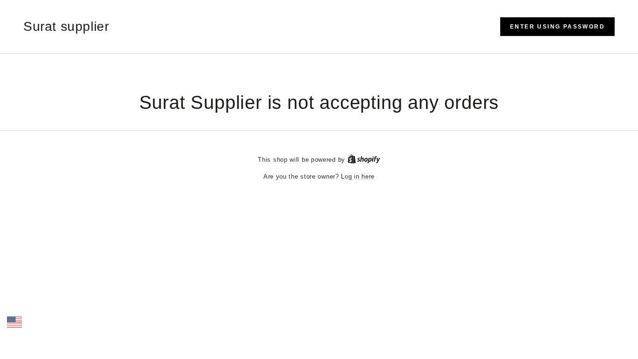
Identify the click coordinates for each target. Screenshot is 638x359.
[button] (557, 26)
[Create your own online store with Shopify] (363, 159)
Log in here (358, 176)
